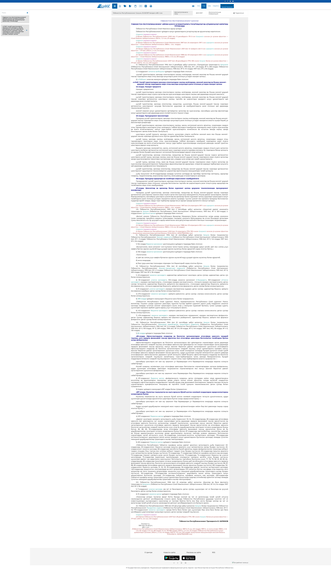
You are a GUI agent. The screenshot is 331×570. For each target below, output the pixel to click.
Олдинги (139, 34)
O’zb (209, 6)
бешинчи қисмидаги (159, 311)
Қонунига (200, 36)
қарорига (210, 42)
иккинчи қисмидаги (158, 275)
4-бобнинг (142, 79)
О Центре (148, 552)
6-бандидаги (201, 280)
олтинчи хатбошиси (156, 72)
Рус (198, 6)
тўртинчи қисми (148, 213)
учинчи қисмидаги (159, 280)
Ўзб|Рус (216, 6)
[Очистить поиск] (27, 13)
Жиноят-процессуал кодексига (172, 268)
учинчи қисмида (156, 489)
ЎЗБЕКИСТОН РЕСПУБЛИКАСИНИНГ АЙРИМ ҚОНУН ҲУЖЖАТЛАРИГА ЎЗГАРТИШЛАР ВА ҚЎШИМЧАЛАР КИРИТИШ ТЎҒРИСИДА (14, 19)
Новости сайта (169, 552)
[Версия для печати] (151, 6)
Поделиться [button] (239, 13)
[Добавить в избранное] (119, 6)
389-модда (142, 299)
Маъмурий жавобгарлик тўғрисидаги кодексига (178, 324)
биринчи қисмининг (154, 244)
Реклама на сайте (194, 552)
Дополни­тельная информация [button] (215, 13)
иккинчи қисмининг (154, 252)
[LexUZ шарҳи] (130, 6)
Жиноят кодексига (164, 237)
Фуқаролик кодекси (155, 508)
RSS (213, 552)
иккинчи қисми (155, 494)
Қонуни (202, 61)
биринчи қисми (158, 378)
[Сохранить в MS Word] (145, 6)
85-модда (141, 333)
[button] (15, 19)
